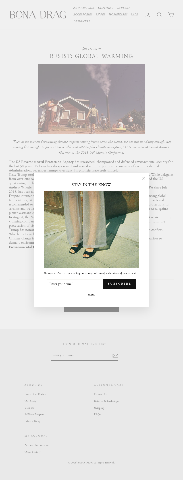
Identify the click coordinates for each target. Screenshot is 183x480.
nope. (91, 294)
